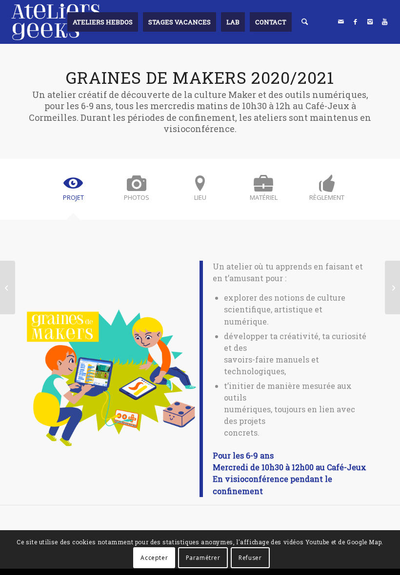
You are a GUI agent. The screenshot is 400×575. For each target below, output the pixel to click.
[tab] (73, 192)
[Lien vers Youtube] (385, 21)
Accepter (154, 558)
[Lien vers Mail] (341, 21)
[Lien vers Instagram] (370, 21)
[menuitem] (102, 22)
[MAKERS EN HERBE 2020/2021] (392, 287)
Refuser (250, 558)
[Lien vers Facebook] (355, 21)
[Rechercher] (305, 22)
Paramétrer (203, 558)
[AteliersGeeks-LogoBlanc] (55, 22)
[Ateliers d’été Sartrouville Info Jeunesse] (7, 287)
